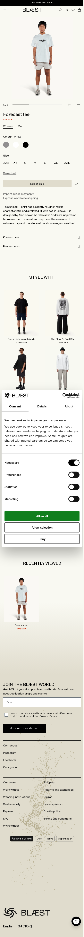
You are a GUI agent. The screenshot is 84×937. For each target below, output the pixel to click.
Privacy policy (51, 795)
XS (15, 162)
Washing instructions (16, 787)
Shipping (47, 773)
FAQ (5, 809)
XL (56, 162)
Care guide (10, 758)
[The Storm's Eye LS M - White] (60, 312)
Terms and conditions (56, 809)
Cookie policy (50, 802)
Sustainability (12, 795)
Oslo (37, 829)
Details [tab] (42, 406)
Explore (8, 802)
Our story (9, 773)
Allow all (42, 516)
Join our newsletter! (24, 718)
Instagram (9, 743)
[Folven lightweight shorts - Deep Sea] (20, 312)
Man (20, 126)
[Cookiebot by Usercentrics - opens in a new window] (62, 395)
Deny (42, 539)
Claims (46, 787)
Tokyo (48, 829)
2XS (6, 162)
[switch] (74, 475)
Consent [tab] (15, 406)
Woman (8, 126)
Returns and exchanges (57, 780)
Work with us (11, 780)
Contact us (10, 736)
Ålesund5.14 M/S (20, 829)
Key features (11, 237)
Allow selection (42, 527)
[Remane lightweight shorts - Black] (20, 366)
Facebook (9, 750)
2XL (67, 162)
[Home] (32, 10)
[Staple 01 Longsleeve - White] (60, 366)
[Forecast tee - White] (20, 590)
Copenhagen (63, 829)
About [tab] (69, 406)
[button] (78, 104)
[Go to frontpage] (10, 904)
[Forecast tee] (6, 145)
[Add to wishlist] (76, 183)
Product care (11, 246)
